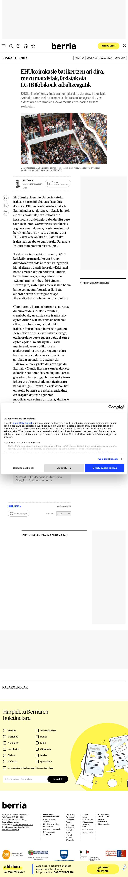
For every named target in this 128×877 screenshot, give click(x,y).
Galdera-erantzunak (51, 829)
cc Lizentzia (87, 829)
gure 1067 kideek (22, 423)
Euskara (92, 57)
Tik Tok (69, 835)
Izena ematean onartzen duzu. (30, 768)
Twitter (69, 822)
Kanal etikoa (87, 832)
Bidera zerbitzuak (102, 820)
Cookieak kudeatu (108, 459)
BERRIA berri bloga (51, 824)
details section (110, 452)
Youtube (70, 830)
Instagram (70, 827)
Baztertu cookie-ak (23, 468)
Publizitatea (48, 827)
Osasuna (120, 57)
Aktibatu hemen (39, 480)
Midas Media (103, 824)
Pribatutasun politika (87, 823)
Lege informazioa (87, 818)
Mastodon (70, 840)
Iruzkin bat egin (20, 513)
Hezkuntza (105, 57)
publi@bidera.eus (21, 827)
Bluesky (69, 837)
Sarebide (47, 834)
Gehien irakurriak (94, 282)
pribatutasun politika (30, 768)
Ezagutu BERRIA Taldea (50, 820)
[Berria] (14, 807)
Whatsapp (70, 817)
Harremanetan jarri (10, 829)
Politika (79, 57)
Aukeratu (62, 468)
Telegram (70, 820)
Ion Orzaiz (28, 180)
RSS (68, 832)
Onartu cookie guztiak (105, 468)
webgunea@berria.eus (23, 824)
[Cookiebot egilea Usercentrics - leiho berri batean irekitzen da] (110, 407)
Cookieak (86, 827)
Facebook (70, 825)
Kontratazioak (49, 832)
